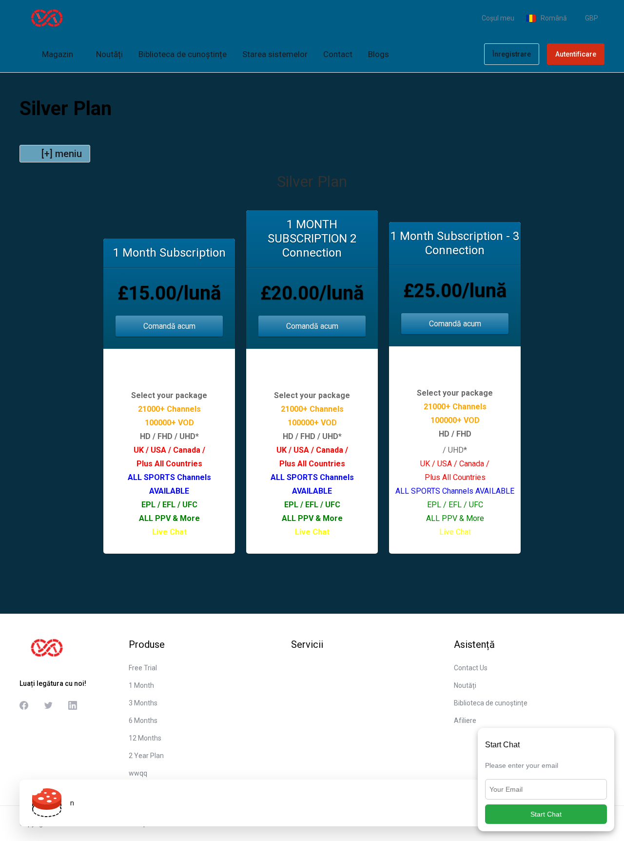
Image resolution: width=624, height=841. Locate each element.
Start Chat (546, 814)
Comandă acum (169, 326)
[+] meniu (61, 154)
